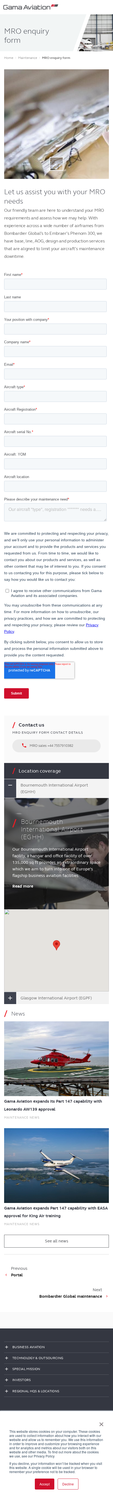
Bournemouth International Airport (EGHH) (54, 788)
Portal (17, 1275)
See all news (56, 1241)
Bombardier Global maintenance (70, 1296)
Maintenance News (21, 1117)
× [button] (101, 1422)
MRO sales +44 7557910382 (47, 745)
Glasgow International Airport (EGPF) (56, 998)
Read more (22, 886)
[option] (56, 124)
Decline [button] (68, 1484)
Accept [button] (44, 1484)
